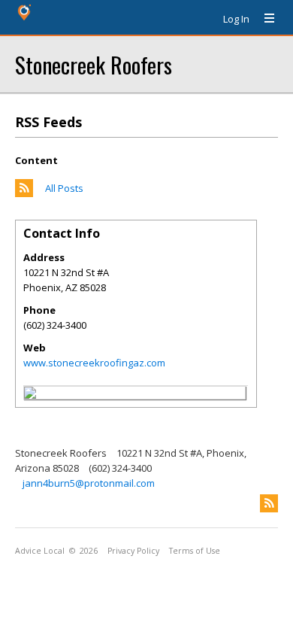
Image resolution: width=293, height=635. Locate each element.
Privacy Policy (133, 550)
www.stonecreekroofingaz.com (94, 362)
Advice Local (40, 550)
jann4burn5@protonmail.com (89, 483)
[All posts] (24, 193)
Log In (236, 19)
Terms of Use (194, 550)
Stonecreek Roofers (93, 64)
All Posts (64, 188)
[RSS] (269, 503)
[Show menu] (263, 19)
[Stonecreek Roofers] (30, 395)
